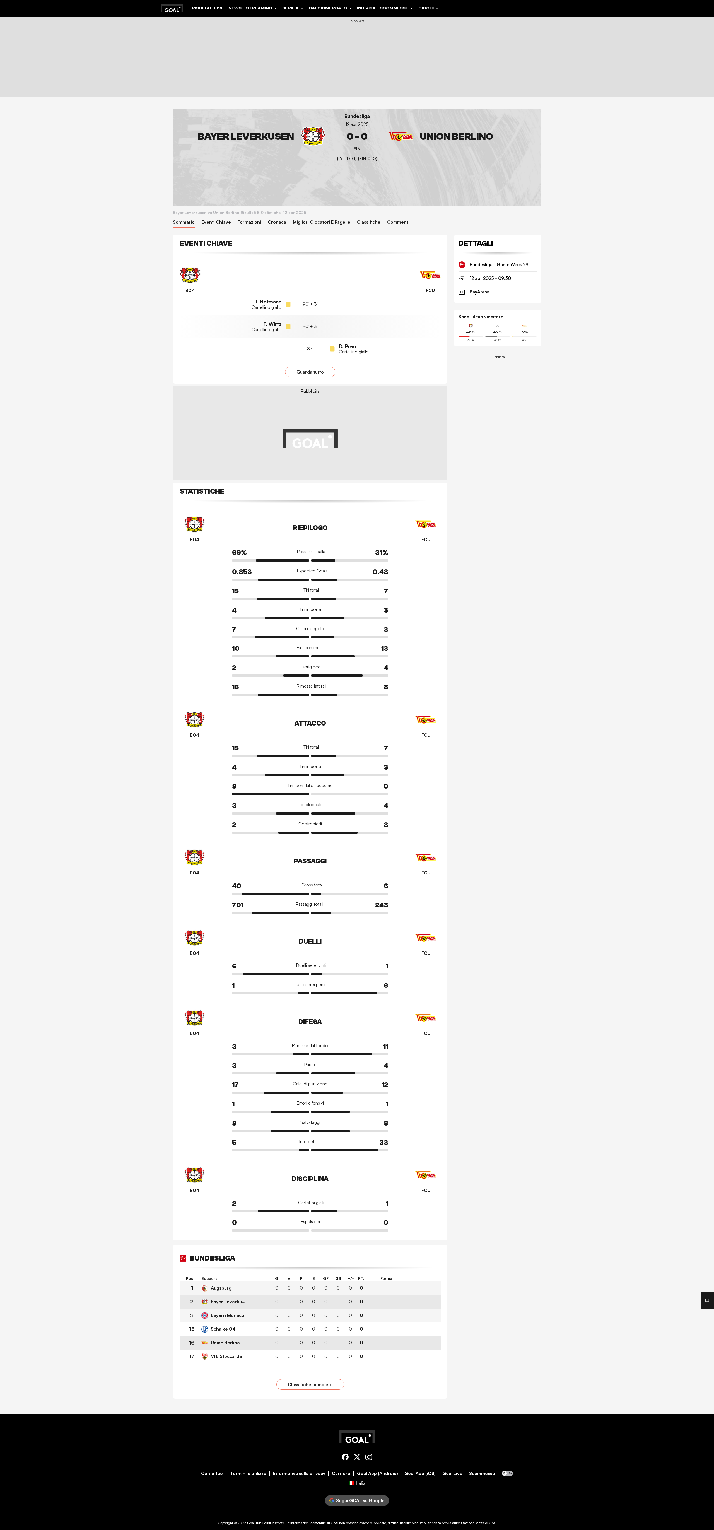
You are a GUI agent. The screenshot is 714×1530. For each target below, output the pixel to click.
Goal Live (452, 1473)
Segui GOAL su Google (360, 1500)
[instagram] (368, 1457)
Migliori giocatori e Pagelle (321, 222)
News (235, 8)
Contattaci (212, 1473)
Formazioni (249, 222)
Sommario (184, 222)
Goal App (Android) (377, 1473)
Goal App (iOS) (420, 1473)
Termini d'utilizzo (248, 1473)
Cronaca (277, 222)
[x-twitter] (357, 1457)
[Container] (251, 136)
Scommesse (482, 1473)
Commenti (398, 222)
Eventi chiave (216, 222)
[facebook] (345, 1457)
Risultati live (208, 8)
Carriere (341, 1473)
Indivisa (366, 8)
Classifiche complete (310, 1384)
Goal (251, 1523)
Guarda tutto (310, 372)
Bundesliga (357, 116)
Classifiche (368, 222)
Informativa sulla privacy (299, 1473)
